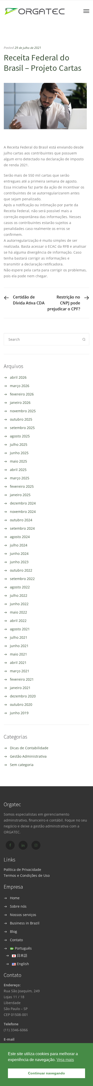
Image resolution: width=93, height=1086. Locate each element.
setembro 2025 (22, 427)
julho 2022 (18, 595)
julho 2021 (18, 637)
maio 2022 (18, 612)
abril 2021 (18, 662)
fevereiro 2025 (22, 486)
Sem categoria (21, 764)
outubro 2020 (21, 704)
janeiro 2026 (20, 402)
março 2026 (19, 385)
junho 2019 (19, 713)
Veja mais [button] (65, 1060)
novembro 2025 (23, 411)
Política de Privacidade (22, 869)
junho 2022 (19, 603)
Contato (16, 939)
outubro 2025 (21, 419)
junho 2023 (19, 562)
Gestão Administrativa (28, 756)
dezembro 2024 (23, 503)
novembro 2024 (23, 511)
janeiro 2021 (20, 687)
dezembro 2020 (23, 696)
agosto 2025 (20, 436)
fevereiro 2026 (22, 394)
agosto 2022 (20, 587)
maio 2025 (18, 461)
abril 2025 (18, 469)
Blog (13, 931)
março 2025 (19, 478)
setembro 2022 (22, 578)
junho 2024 (19, 553)
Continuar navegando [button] (46, 1073)
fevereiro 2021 (22, 679)
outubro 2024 (21, 520)
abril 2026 (18, 377)
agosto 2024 (20, 536)
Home (15, 898)
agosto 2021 (20, 629)
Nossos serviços (23, 914)
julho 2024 (18, 545)
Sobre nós (18, 906)
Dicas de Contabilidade (29, 748)
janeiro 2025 (20, 494)
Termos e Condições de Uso (27, 875)
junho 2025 (19, 452)
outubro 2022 (21, 570)
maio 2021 (18, 654)
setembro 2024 (22, 528)
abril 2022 (18, 620)
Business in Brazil (24, 923)
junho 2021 (19, 645)
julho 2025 (18, 444)
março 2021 (19, 671)
